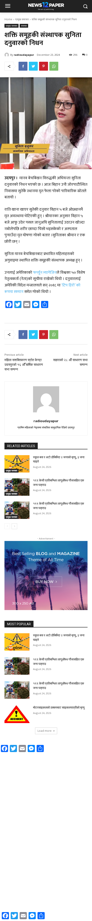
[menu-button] (8, 6)
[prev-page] (7, 526)
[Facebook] (23, 66)
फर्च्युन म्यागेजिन (44, 272)
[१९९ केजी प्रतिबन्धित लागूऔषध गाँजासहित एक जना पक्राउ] (16, 487)
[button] (85, 6)
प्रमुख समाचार (22, 19)
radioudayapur (24, 54)
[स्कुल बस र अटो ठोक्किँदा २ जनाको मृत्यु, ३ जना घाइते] (16, 464)
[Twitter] (33, 66)
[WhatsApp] (53, 66)
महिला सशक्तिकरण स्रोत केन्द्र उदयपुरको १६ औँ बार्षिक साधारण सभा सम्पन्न (23, 364)
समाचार (24, 25)
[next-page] (14, 526)
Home (8, 19)
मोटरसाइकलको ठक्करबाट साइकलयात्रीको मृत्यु (59, 707)
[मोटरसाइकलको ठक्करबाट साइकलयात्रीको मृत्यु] (16, 714)
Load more (45, 731)
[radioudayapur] (7, 55)
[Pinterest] (43, 66)
